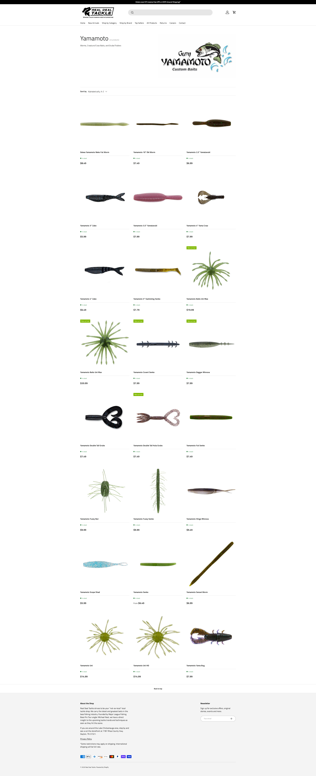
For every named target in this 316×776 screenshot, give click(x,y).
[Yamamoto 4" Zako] (104, 271)
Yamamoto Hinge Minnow (198, 518)
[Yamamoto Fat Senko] (211, 417)
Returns (163, 22)
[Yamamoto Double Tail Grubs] (104, 417)
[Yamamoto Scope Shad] (104, 564)
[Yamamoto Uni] (104, 637)
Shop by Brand (126, 22)
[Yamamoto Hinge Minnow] (211, 490)
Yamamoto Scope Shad (90, 592)
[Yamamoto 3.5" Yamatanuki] (158, 197)
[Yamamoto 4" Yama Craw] (211, 197)
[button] (234, 12)
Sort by (83, 91)
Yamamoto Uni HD (141, 665)
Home (82, 22)
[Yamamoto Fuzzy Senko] (158, 490)
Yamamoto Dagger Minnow (198, 372)
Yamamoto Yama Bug (196, 665)
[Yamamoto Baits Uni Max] (104, 344)
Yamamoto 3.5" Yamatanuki (145, 225)
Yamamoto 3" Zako (88, 225)
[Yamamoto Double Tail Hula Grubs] (158, 417)
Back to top (158, 688)
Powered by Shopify (102, 767)
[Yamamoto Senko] (158, 564)
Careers (173, 22)
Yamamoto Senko (140, 592)
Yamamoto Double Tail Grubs (92, 445)
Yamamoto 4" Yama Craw (197, 225)
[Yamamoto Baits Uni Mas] (211, 271)
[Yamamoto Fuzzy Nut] (104, 490)
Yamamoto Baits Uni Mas (197, 298)
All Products (152, 22)
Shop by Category (109, 22)
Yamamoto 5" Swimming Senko (146, 298)
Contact (182, 22)
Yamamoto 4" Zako (88, 298)
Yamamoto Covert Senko (144, 372)
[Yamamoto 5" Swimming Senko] (158, 271)
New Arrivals (93, 22)
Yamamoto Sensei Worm (197, 592)
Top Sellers (139, 22)
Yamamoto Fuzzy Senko (143, 518)
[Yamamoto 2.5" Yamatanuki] (211, 124)
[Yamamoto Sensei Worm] (211, 564)
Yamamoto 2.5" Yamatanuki (198, 152)
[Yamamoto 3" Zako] (104, 197)
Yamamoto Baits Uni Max (91, 372)
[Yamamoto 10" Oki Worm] (158, 124)
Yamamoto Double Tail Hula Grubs (148, 445)
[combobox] (170, 12)
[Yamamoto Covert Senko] (158, 344)
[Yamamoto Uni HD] (158, 637)
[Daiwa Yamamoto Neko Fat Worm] (104, 124)
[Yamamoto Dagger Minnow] (211, 344)
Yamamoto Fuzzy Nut (89, 518)
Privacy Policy (86, 738)
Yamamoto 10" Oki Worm (144, 152)
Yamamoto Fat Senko (196, 445)
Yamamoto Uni (86, 665)
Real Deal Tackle (90, 767)
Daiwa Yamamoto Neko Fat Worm (94, 152)
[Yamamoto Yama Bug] (211, 637)
